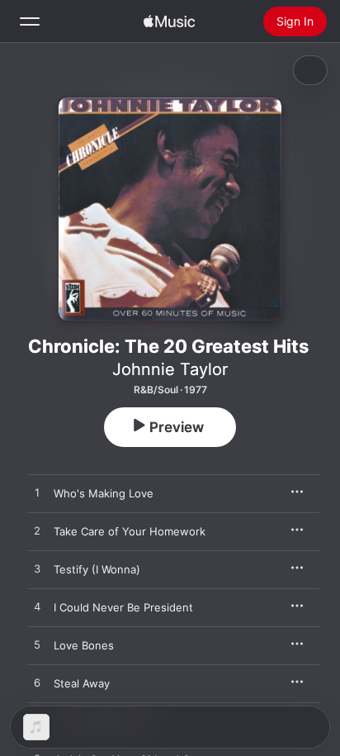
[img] (169, 21)
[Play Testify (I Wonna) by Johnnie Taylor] (37, 569)
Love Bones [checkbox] (84, 645)
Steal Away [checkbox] (82, 683)
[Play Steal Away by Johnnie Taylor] (37, 683)
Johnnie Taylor (170, 369)
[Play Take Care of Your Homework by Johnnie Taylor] (37, 531)
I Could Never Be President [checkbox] (123, 607)
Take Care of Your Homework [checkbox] (129, 531)
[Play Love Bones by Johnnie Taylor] (37, 645)
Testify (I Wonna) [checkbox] (97, 569)
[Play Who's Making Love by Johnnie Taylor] (37, 493)
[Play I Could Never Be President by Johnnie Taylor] (37, 607)
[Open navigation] (30, 21)
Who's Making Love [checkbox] (103, 493)
